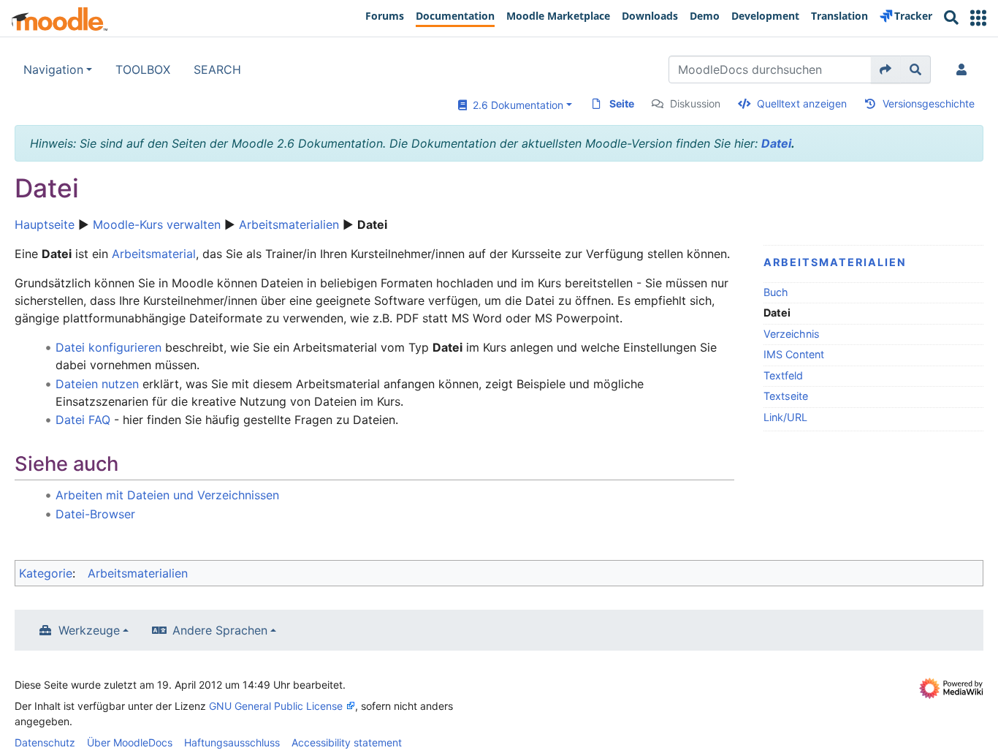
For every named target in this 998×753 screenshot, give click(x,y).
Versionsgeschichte (929, 103)
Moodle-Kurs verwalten (157, 224)
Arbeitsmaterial (154, 253)
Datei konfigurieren (108, 347)
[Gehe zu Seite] (886, 69)
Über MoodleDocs (129, 742)
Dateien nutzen (97, 383)
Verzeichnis (791, 334)
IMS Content (793, 354)
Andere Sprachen (219, 630)
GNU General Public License (276, 706)
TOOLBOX (142, 69)
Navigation (53, 69)
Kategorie (45, 573)
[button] (978, 18)
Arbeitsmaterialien (289, 224)
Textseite (785, 396)
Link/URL (785, 417)
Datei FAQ (83, 419)
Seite (621, 103)
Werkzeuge (89, 630)
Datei (776, 143)
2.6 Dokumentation (515, 105)
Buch (775, 292)
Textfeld (783, 375)
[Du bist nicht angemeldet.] (964, 69)
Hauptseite (45, 224)
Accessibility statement (347, 742)
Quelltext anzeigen (802, 103)
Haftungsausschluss (232, 742)
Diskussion (695, 103)
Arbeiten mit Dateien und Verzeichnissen (167, 495)
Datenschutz (45, 742)
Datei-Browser (95, 514)
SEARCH (217, 69)
